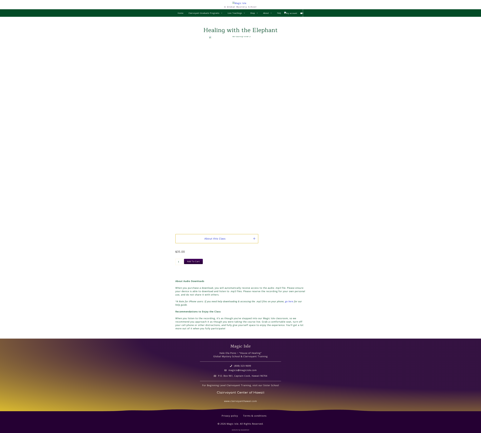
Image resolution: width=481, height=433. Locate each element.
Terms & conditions (255, 415)
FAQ (279, 13)
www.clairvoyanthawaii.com (240, 401)
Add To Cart (193, 261)
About (266, 13)
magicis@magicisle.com (242, 370)
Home (181, 13)
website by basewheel (240, 430)
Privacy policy (230, 415)
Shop (252, 13)
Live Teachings (235, 13)
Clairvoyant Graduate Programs (204, 13)
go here (289, 301)
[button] (254, 239)
